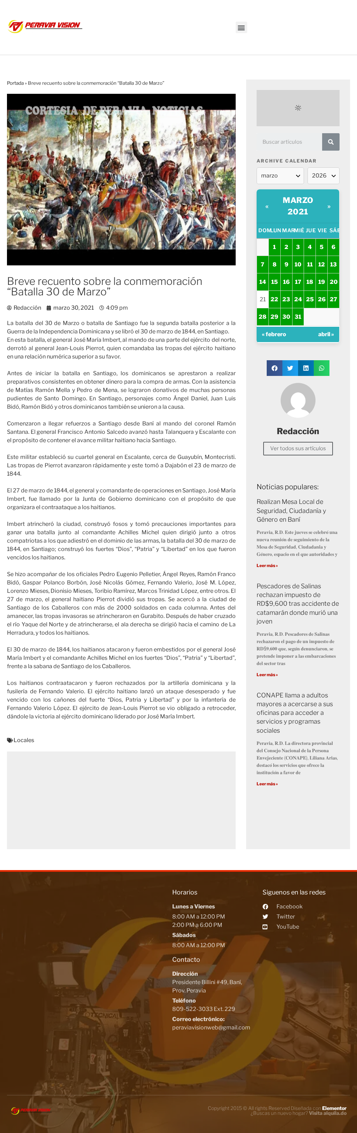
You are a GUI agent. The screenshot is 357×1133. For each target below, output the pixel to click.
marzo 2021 (298, 206)
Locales (24, 740)
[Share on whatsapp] (321, 368)
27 (333, 299)
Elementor (334, 1108)
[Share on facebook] (274, 368)
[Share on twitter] (290, 368)
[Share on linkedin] (306, 368)
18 (309, 282)
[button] (241, 27)
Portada (15, 83)
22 (274, 299)
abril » (326, 334)
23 (286, 299)
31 (298, 317)
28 (262, 317)
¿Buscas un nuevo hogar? (299, 1113)
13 (333, 264)
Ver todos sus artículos (298, 448)
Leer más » (267, 565)
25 (310, 299)
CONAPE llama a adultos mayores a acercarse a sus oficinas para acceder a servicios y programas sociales (295, 713)
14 (262, 282)
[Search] (331, 142)
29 (274, 317)
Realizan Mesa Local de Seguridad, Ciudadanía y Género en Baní (291, 510)
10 (298, 264)
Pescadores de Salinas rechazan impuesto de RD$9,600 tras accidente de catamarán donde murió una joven (298, 603)
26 (322, 299)
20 (333, 282)
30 (286, 317)
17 (298, 282)
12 (321, 264)
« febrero (274, 334)
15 (274, 282)
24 (298, 299)
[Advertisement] (121, 800)
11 (310, 264)
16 (286, 282)
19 (321, 282)
